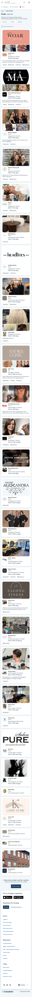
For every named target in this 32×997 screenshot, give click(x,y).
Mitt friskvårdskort (8, 931)
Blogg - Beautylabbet (9, 946)
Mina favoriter (7, 925)
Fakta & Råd (6, 952)
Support (5, 958)
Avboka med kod (7, 934)
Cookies (5, 973)
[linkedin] (7, 985)
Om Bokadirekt (7, 943)
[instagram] (4, 985)
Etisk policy (6, 967)
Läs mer (6, 907)
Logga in (5, 919)
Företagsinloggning (16, 907)
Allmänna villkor (7, 976)
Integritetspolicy (7, 970)
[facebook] (10, 985)
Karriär (5, 955)
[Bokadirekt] (2, 2)
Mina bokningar (7, 922)
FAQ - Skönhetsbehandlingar (11, 949)
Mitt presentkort (7, 928)
